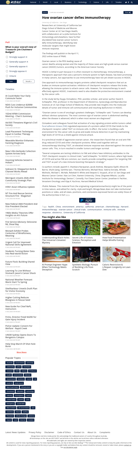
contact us (127, 445)
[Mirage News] (14, 2)
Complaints (105, 432)
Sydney (25, 412)
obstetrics (57, 212)
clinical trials (80, 209)
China (58, 206)
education (20, 391)
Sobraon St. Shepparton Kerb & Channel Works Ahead (20, 170)
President (10, 416)
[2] (85, 442)
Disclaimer (49, 432)
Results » (29, 81)
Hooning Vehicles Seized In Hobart (18, 161)
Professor (32, 371)
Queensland (11, 379)
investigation (19, 395)
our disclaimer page (70, 447)
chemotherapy (112, 206)
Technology (82, 2)
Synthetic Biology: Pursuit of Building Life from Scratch (85, 267)
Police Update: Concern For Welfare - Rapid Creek (18, 327)
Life (107, 2)
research (10, 371)
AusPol (28, 395)
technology (30, 391)
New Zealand (11, 408)
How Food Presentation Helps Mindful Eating (114, 239)
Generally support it (18, 61)
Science (96, 2)
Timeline (118, 2)
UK (35, 379)
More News (22, 352)
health (51, 206)
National (33, 2)
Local (56, 2)
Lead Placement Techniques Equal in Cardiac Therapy (19, 132)
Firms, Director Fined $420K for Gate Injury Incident (20, 318)
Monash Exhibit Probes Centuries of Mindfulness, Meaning (18, 233)
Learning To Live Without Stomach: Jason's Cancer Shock (20, 272)
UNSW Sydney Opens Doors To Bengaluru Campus (20, 336)
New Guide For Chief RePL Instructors (18, 307)
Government (20, 363)
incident (31, 420)
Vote (11, 81)
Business (68, 2)
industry (9, 395)
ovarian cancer (65, 209)
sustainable (21, 404)
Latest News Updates (15, 432)
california (89, 206)
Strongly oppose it (18, 71)
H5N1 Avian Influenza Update (20, 187)
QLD (33, 408)
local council (19, 383)
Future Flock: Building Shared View (20, 263)
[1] (84, 442)
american (99, 206)
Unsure (12, 76)
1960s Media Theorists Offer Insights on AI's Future (19, 214)
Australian (27, 367)
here (67, 195)
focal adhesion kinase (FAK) (54, 126)
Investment (10, 391)
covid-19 (9, 383)
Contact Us (79, 432)
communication (94, 209)
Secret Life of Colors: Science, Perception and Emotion (84, 240)
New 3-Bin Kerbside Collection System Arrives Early (20, 152)
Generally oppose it (18, 66)
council (29, 379)
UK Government (23, 408)
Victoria (24, 371)
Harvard (124, 206)
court (15, 420)
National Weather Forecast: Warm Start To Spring (19, 281)
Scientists (10, 412)
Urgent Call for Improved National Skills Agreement (18, 243)
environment (68, 206)
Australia (10, 363)
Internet (22, 420)
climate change (21, 416)
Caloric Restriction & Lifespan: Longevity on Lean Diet (116, 267)
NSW (17, 371)
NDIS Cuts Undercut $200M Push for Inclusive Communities (21, 106)
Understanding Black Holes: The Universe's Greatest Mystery (56, 240)
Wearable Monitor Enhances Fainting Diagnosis (19, 141)
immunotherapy (49, 209)
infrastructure (25, 387)
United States (11, 399)
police (19, 367)
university (30, 363)
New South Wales (12, 387)
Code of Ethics (64, 432)
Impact (9, 420)
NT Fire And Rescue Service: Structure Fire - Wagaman (19, 194)
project (21, 399)
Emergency (10, 404)
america (79, 206)
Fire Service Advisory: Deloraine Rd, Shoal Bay (21, 223)
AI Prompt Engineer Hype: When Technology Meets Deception (55, 267)
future (18, 412)
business (21, 379)
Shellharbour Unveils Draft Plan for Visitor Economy (21, 289)
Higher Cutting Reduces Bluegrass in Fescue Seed (17, 298)
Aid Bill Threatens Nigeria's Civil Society (21, 124)
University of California (74, 212)
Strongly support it (18, 57)
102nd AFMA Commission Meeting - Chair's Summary (18, 115)
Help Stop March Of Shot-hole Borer (20, 345)
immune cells (110, 209)
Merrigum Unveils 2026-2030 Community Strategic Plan (19, 179)
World (45, 2)
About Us (92, 432)
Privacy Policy (35, 432)
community (10, 367)
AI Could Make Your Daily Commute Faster (18, 97)
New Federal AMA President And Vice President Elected (21, 205)
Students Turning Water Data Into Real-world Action (20, 252)
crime (28, 399)
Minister (28, 375)
